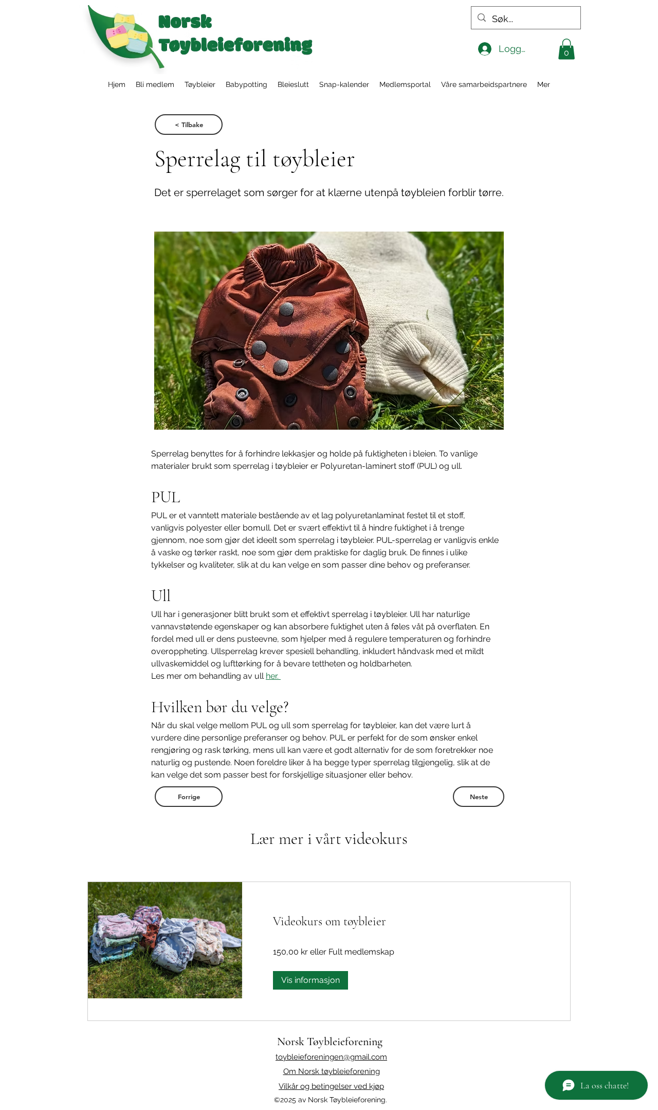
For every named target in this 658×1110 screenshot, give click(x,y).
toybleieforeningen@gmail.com (331, 1057)
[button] (566, 49)
